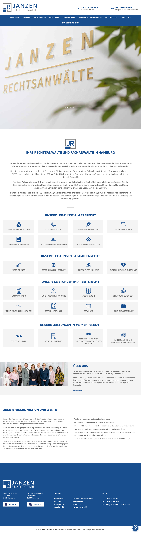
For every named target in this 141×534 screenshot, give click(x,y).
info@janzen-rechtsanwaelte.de (126, 10)
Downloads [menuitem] (126, 17)
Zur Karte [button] (12, 504)
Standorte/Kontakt (80, 507)
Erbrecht (57, 501)
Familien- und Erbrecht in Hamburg (95, 88)
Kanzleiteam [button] (78, 390)
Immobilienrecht (79, 501)
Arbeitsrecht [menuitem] (54, 17)
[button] (135, 528)
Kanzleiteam (59, 499)
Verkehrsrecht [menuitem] (69, 17)
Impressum (62, 529)
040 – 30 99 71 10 (88, 10)
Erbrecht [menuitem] (27, 17)
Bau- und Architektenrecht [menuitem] (90, 17)
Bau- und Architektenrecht (83, 499)
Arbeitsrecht (59, 507)
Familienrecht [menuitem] (40, 17)
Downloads (77, 504)
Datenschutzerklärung (74, 529)
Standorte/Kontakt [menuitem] (70, 23)
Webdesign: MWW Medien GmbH (94, 529)
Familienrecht (59, 504)
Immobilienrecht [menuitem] (111, 17)
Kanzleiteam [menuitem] (15, 17)
